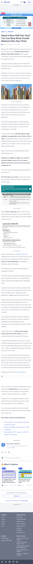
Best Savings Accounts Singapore (22, 550)
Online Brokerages (21, 519)
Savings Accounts (20, 526)
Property (11, 31)
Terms (2, 526)
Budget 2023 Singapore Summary (22, 554)
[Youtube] (17, 562)
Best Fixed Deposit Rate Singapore (22, 539)
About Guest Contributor (13, 443)
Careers (3, 521)
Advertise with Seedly (6, 540)
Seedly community (21, 254)
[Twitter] (2, 562)
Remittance (19, 530)
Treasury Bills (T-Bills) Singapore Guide (21, 542)
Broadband (19, 528)
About (2, 517)
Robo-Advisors (20, 521)
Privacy (3, 523)
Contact (3, 519)
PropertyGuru (22, 372)
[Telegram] (13, 562)
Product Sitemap (20, 532)
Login (29, 2)
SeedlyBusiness (5, 538)
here (10, 413)
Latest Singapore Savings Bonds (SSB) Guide (22, 546)
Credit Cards (19, 517)
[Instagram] (9, 562)
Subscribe (16, 496)
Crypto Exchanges (20, 523)
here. (13, 447)
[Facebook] (6, 562)
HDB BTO (3, 31)
